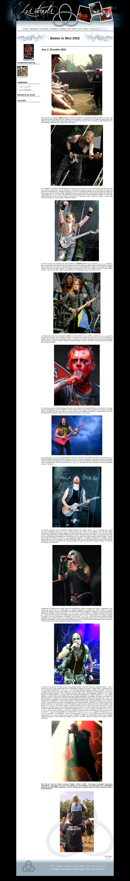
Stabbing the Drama (87, 713)
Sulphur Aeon (101, 263)
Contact (85, 29)
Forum (74, 29)
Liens (79, 29)
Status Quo (55, 194)
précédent (108, 857)
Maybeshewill (75, 462)
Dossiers (62, 29)
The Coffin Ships (74, 613)
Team (69, 29)
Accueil (26, 29)
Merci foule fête (22, 77)
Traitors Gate (85, 616)
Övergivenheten (50, 705)
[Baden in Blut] (29, 60)
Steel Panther (63, 531)
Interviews (54, 29)
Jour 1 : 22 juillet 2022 (25, 86)
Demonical (103, 336)
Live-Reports (44, 29)
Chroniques (33, 29)
